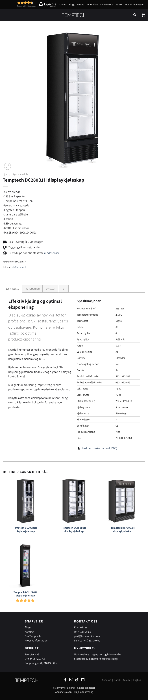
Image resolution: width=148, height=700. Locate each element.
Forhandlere (92, 4)
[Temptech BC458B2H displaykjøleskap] (74, 501)
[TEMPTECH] (74, 15)
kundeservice (51, 253)
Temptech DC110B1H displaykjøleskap (25, 594)
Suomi (126, 680)
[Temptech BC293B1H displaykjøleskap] (25, 501)
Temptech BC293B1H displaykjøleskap (25, 529)
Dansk (117, 680)
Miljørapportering (83, 691)
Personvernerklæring (63, 687)
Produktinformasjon (134, 4)
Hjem (5, 174)
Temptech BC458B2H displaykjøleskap (74, 529)
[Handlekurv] (143, 15)
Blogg (71, 4)
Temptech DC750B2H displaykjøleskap (123, 529)
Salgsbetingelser (86, 687)
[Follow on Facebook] (65, 680)
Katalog (80, 4)
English (137, 680)
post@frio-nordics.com (87, 636)
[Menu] (5, 14)
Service (119, 4)
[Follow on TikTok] (77, 680)
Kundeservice (106, 4)
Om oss (63, 4)
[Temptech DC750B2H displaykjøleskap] (122, 501)
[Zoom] (7, 166)
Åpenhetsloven (63, 691)
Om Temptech (33, 636)
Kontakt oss (80, 627)
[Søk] (134, 14)
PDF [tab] (64, 288)
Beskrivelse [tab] (12, 288)
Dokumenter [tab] (32, 288)
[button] (30, 4)
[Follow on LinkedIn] (82, 680)
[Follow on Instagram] (71, 680)
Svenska (106, 680)
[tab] (50, 288)
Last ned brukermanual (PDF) (99, 448)
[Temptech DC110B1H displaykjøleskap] (25, 565)
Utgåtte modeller (20, 174)
